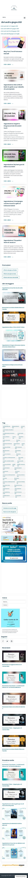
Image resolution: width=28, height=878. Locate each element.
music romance (6, 454)
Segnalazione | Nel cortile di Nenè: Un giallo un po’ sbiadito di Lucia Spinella (14, 87)
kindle (23, 444)
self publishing (6, 492)
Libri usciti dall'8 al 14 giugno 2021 (10, 28)
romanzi (5, 479)
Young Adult (18, 496)
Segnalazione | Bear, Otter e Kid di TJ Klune (13, 327)
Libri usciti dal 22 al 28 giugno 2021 (10, 31)
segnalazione (6, 489)
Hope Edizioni (17, 444)
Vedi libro (7, 64)
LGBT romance (18, 448)
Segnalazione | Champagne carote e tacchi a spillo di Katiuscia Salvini (13, 203)
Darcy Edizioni (6, 437)
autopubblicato (6, 427)
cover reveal (20, 434)
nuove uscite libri (7, 465)
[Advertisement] (14, 403)
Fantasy (18, 441)
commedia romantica (8, 430)
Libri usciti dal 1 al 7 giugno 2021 (9, 26)
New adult (21, 458)
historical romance (7, 444)
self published (18, 489)
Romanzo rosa (6, 486)
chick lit (22, 427)
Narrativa (18, 454)
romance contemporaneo (9, 475)
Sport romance (18, 492)
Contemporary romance (8, 434)
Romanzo (16, 479)
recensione (5, 472)
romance (17, 472)
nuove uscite (20, 461)
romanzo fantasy (21, 482)
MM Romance (6, 451)
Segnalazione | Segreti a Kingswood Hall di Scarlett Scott (12, 126)
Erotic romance (6, 441)
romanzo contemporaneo (9, 482)
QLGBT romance (21, 465)
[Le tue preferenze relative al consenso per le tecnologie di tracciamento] (21, 876)
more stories (18, 451)
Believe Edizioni (15, 427)
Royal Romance (18, 486)
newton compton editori (8, 461)
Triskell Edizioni (6, 496)
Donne (14, 437)
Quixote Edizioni (18, 468)
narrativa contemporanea (9, 458)
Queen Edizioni (6, 468)
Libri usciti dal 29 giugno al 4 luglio (10, 33)
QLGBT (13, 465)
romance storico (21, 475)
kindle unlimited (6, 448)
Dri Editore (21, 437)
